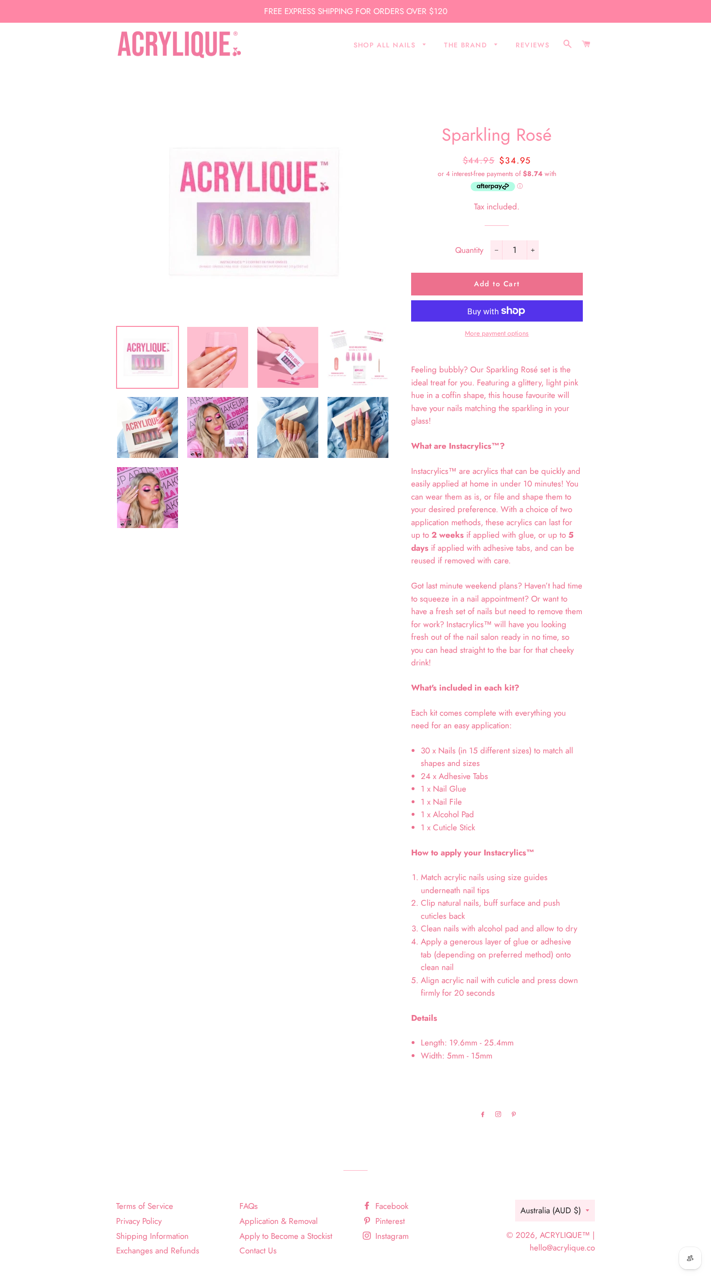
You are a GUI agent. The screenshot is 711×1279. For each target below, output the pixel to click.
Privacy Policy (139, 1221)
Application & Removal (278, 1221)
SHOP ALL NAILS (386, 45)
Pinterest (389, 1221)
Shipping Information (152, 1236)
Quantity (469, 250)
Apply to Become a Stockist (285, 1236)
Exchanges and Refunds (157, 1250)
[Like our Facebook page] (481, 1114)
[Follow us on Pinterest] (512, 1114)
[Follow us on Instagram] (497, 1114)
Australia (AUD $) (550, 1210)
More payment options (497, 333)
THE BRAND (466, 45)
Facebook (390, 1206)
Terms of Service (144, 1206)
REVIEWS (532, 45)
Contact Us (258, 1250)
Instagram (391, 1236)
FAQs (248, 1206)
